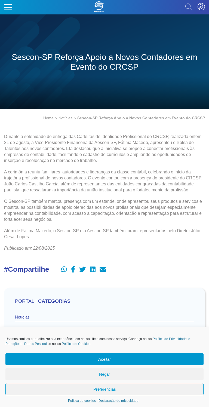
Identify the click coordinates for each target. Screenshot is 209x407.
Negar (104, 374)
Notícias (65, 118)
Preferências (104, 389)
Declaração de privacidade (119, 401)
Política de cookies (82, 401)
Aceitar (104, 359)
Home (48, 118)
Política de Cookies (76, 344)
